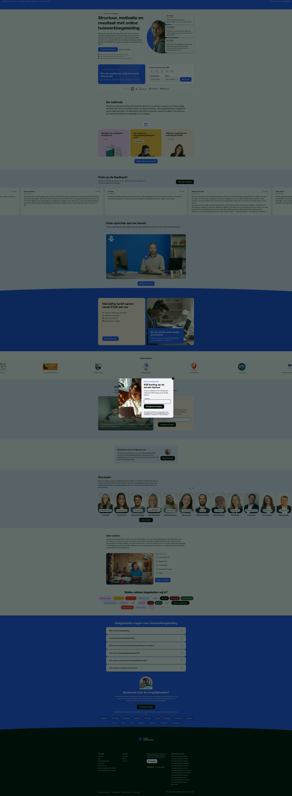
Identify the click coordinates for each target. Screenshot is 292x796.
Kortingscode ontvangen (154, 406)
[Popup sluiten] (173, 378)
